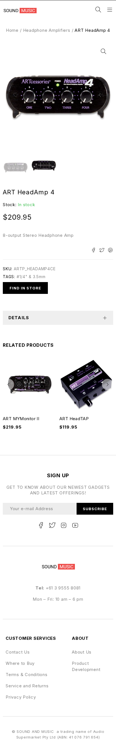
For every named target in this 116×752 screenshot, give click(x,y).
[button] (103, 51)
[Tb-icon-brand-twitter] (52, 525)
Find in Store (25, 288)
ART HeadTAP (74, 418)
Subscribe (95, 508)
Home (12, 30)
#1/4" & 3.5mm (31, 276)
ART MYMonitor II (21, 418)
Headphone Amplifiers (46, 30)
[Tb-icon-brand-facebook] (40, 525)
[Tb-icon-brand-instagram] (63, 525)
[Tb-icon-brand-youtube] (75, 525)
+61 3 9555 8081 (63, 588)
